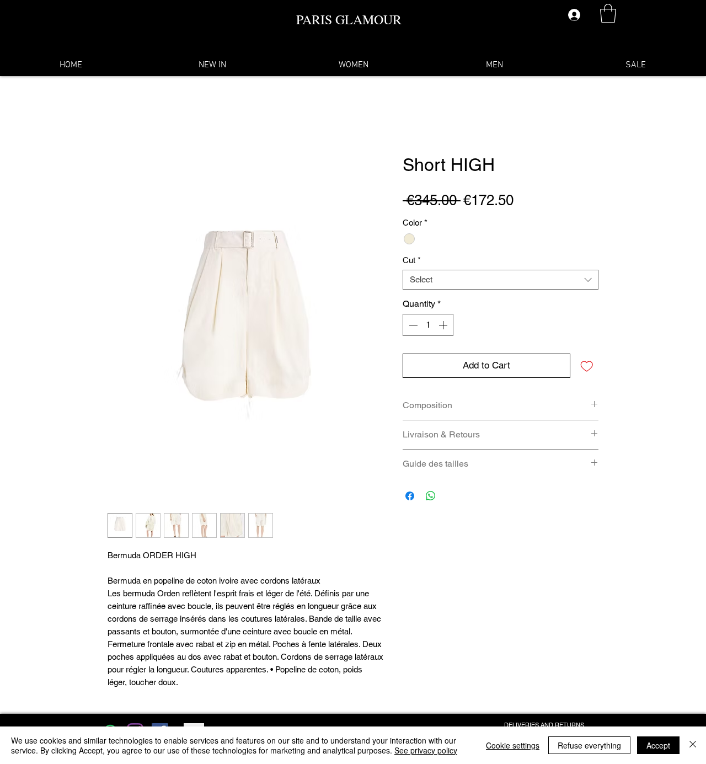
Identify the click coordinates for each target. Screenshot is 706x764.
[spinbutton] (428, 324)
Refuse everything (589, 745)
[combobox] (500, 280)
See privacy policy (425, 750)
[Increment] (444, 324)
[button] (608, 13)
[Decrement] (412, 324)
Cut (412, 260)
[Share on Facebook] (409, 496)
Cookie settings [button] (512, 745)
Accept (658, 745)
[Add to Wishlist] (587, 366)
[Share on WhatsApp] (430, 496)
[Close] (692, 745)
